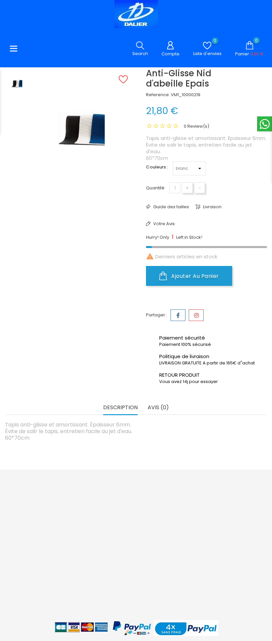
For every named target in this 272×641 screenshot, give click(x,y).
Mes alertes (174, 569)
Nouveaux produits (83, 513)
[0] (207, 45)
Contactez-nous (134, 533)
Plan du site (129, 543)
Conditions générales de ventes (131, 516)
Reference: (158, 95)
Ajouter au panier (194, 276)
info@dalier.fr (28, 562)
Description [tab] (120, 407)
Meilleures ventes (91, 526)
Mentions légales (135, 500)
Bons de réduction (172, 555)
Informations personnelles (176, 509)
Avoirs (168, 533)
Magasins (127, 553)
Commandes (176, 523)
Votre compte (173, 489)
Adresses (172, 543)
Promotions (84, 500)
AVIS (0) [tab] (158, 407)
